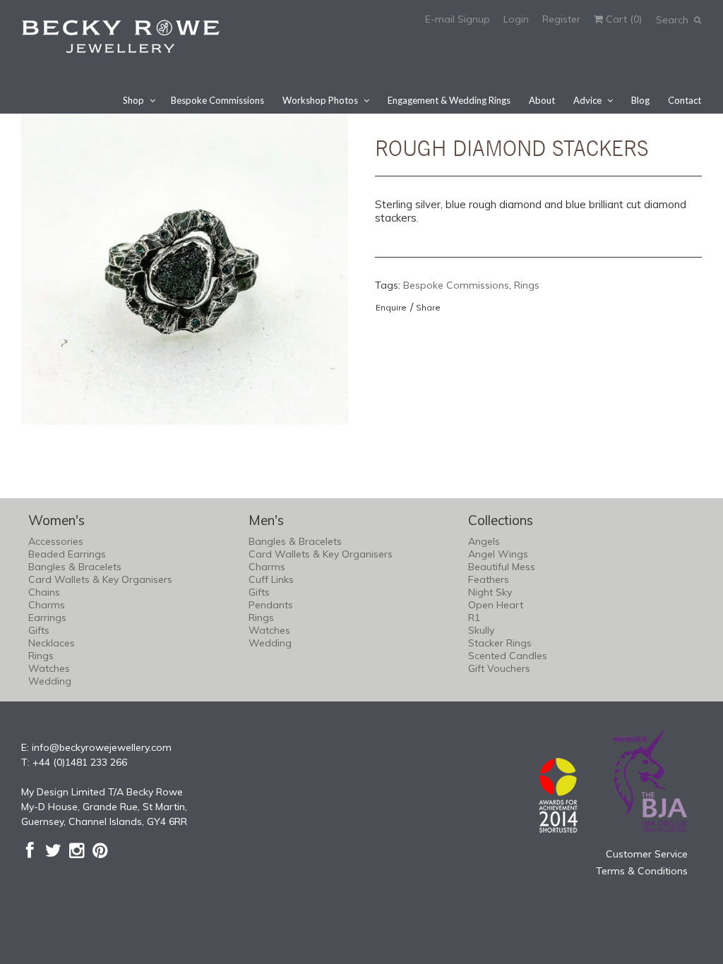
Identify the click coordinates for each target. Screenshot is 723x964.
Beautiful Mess (501, 566)
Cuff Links (271, 579)
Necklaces (51, 643)
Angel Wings (498, 554)
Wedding (49, 681)
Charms (46, 604)
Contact (684, 100)
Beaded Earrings (67, 554)
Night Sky (490, 592)
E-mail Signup (457, 19)
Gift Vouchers (499, 668)
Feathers (488, 579)
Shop (133, 100)
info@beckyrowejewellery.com (102, 747)
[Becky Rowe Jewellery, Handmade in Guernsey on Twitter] (53, 850)
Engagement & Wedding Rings (449, 100)
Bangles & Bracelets (74, 566)
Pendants (271, 604)
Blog (640, 100)
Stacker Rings (500, 643)
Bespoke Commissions (217, 100)
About (542, 100)
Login (516, 19)
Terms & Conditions (642, 870)
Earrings (47, 617)
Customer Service (647, 854)
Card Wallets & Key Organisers (100, 579)
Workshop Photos (320, 100)
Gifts (38, 630)
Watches (49, 668)
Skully (481, 630)
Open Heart (495, 604)
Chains (44, 592)
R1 (474, 617)
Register (561, 19)
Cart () (622, 19)
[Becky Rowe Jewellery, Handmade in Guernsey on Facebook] (30, 850)
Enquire (391, 307)
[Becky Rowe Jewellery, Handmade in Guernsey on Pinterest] (100, 850)
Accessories (55, 541)
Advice (587, 100)
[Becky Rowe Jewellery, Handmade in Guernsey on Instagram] (76, 850)
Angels (484, 541)
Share (428, 307)
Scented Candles (507, 655)
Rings (526, 285)
